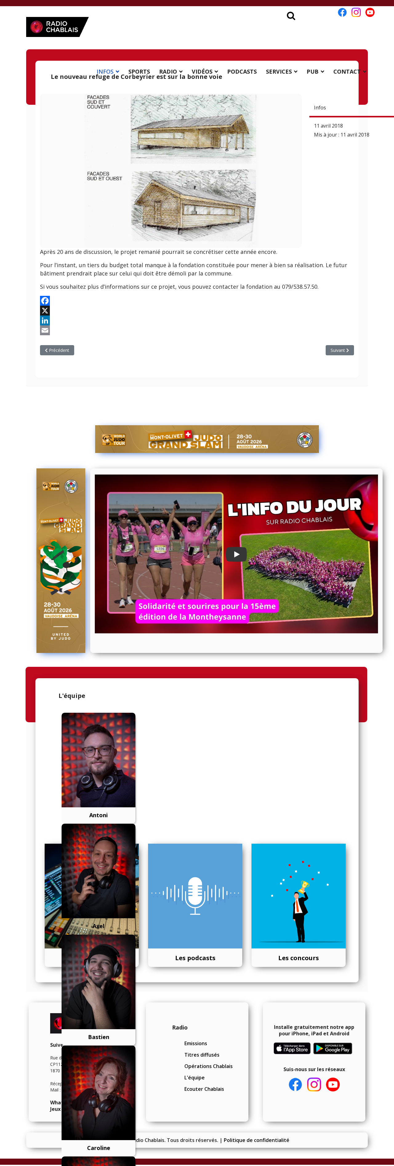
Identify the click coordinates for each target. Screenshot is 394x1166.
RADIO (168, 71)
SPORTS (139, 71)
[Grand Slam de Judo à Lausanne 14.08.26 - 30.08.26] (207, 439)
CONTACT (347, 71)
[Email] (197, 330)
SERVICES (279, 71)
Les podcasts (195, 958)
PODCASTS (242, 71)
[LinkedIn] (197, 320)
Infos (320, 107)
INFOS (105, 71)
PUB (313, 71)
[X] (197, 311)
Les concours (298, 958)
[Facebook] (197, 301)
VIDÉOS (202, 71)
